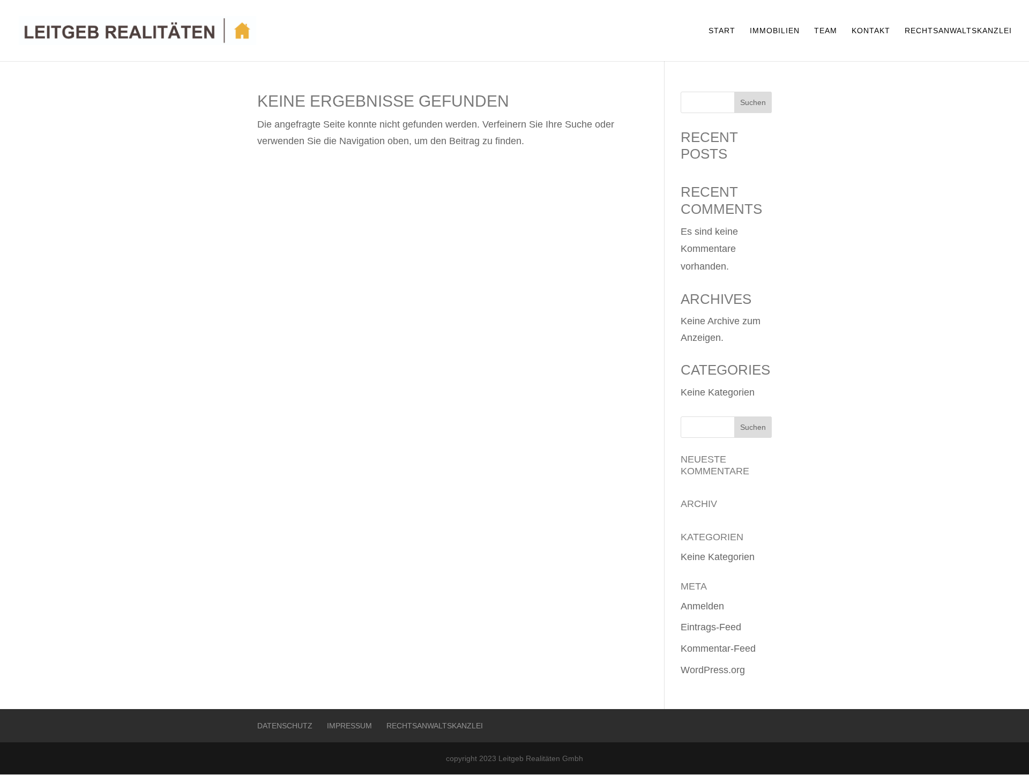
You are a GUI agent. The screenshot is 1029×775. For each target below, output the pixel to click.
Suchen (753, 102)
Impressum (349, 725)
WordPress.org (713, 670)
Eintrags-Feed (711, 627)
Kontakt (871, 31)
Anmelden (702, 606)
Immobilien (775, 31)
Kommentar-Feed (718, 648)
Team (825, 31)
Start (722, 31)
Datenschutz (284, 725)
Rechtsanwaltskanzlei (958, 31)
